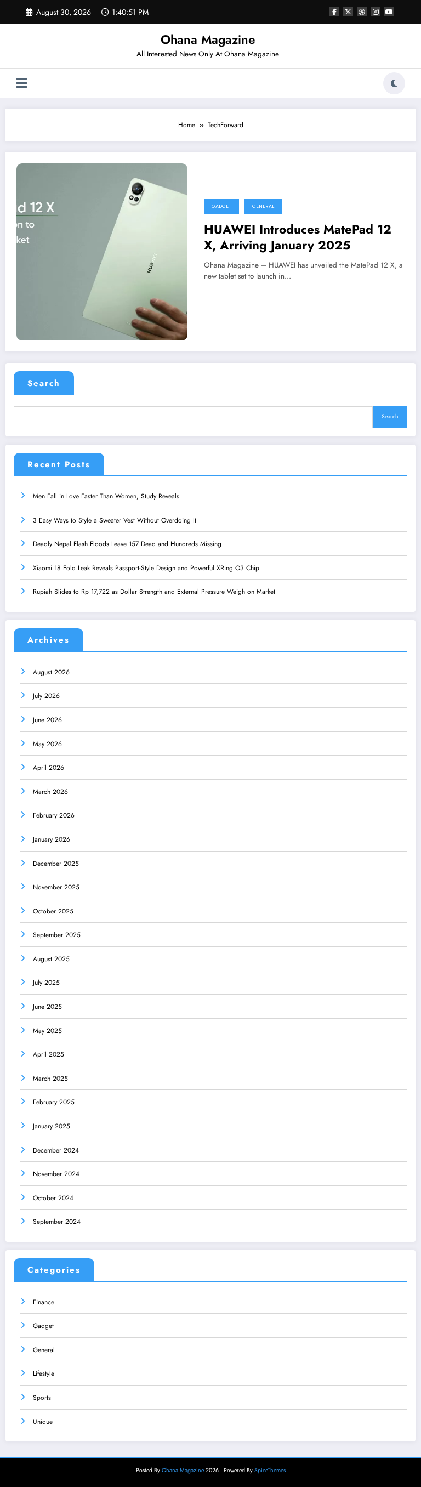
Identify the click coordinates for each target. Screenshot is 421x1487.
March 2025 (50, 1078)
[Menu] (21, 83)
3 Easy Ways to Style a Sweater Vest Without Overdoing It (114, 520)
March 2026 (50, 792)
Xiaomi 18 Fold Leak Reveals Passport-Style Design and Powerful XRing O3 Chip (146, 568)
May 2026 (47, 744)
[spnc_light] (394, 83)
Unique (43, 1422)
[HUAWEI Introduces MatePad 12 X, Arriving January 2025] (101, 251)
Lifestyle (43, 1373)
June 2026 (47, 720)
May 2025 (47, 1031)
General (263, 206)
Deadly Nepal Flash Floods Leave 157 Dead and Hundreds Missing (127, 544)
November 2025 (56, 887)
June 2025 (47, 1007)
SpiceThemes (270, 1470)
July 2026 (46, 696)
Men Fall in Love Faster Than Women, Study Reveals (106, 496)
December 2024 (56, 1150)
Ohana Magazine (208, 39)
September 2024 (57, 1222)
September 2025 (57, 935)
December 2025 (56, 864)
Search (43, 383)
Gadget (221, 206)
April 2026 (48, 768)
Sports (42, 1398)
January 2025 (51, 1126)
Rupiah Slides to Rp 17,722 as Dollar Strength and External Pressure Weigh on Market (154, 592)
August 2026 (51, 672)
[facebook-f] (334, 11)
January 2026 (51, 839)
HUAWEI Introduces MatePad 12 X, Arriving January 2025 (297, 238)
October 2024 (53, 1198)
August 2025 (51, 959)
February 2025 (54, 1102)
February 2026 (54, 815)
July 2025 (46, 982)
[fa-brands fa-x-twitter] (348, 11)
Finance (43, 1302)
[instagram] (375, 11)
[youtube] (389, 11)
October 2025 (53, 911)
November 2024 (56, 1174)
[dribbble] (362, 11)
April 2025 (48, 1054)
